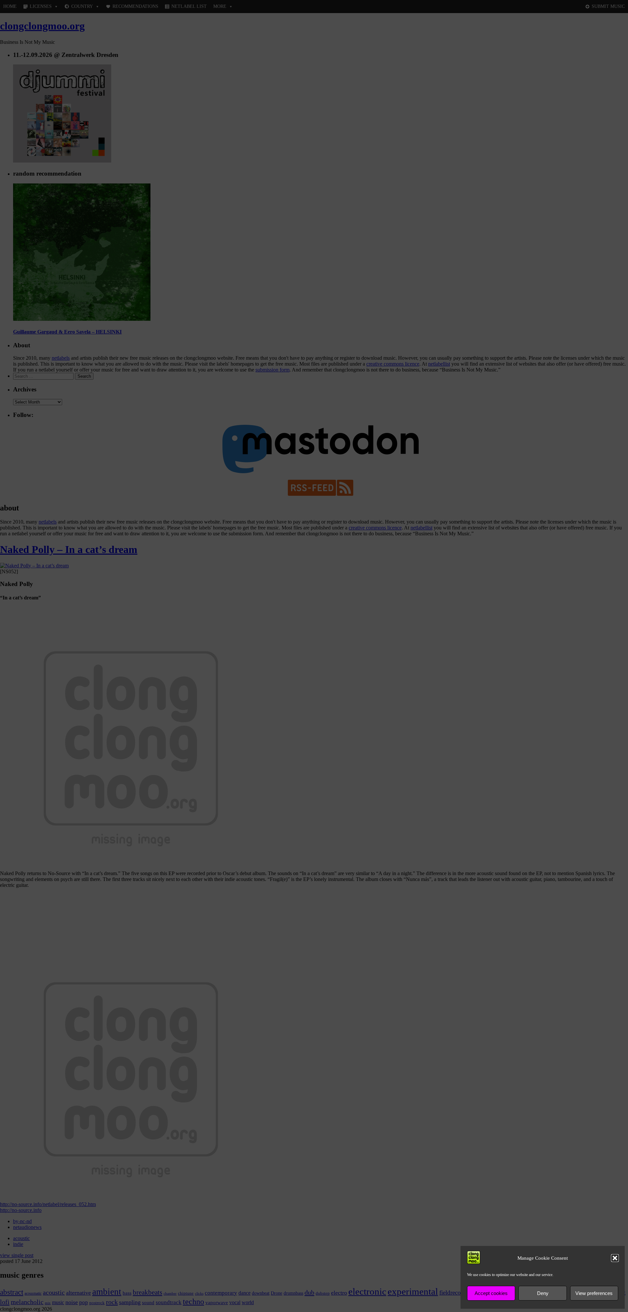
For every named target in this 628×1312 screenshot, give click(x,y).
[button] (615, 1258)
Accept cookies (491, 1293)
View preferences (594, 1293)
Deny (543, 1293)
